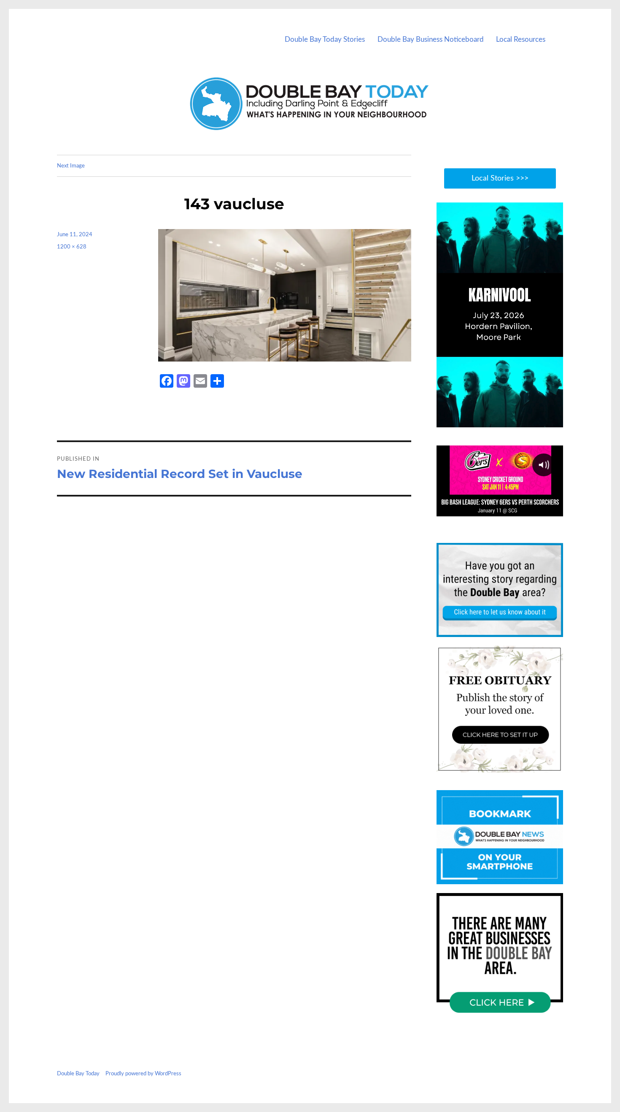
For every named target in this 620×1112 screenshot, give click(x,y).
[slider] (508, 420)
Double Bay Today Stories (325, 39)
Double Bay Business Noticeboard (430, 39)
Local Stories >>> (500, 178)
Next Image (71, 166)
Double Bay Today (78, 1074)
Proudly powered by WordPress (143, 1074)
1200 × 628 (71, 247)
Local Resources (520, 39)
